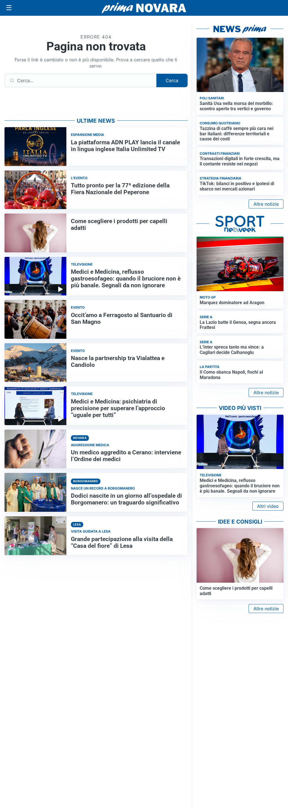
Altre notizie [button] (266, 204)
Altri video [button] (268, 506)
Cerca (172, 80)
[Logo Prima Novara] (144, 8)
